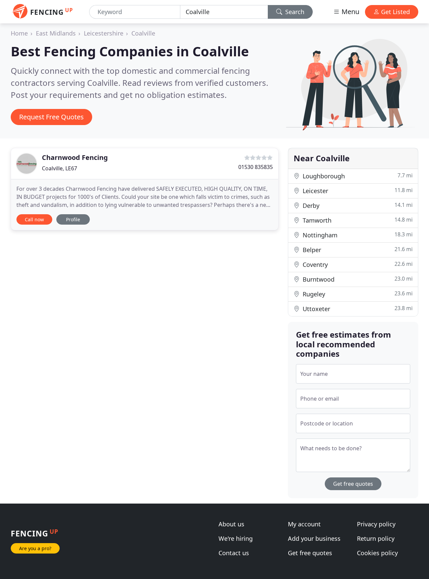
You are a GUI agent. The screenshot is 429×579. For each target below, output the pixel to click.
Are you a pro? (35, 548)
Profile (73, 219)
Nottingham (357, 235)
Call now (34, 219)
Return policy (375, 538)
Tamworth (357, 220)
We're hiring (236, 538)
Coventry (357, 264)
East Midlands (56, 33)
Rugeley (357, 294)
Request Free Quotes (51, 116)
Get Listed (394, 12)
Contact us (234, 553)
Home (19, 33)
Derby (357, 205)
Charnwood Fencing (75, 157)
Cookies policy (377, 553)
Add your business (314, 538)
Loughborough (357, 176)
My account (304, 524)
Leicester (357, 190)
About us (231, 524)
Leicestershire (103, 33)
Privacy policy (376, 524)
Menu (349, 11)
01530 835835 (255, 167)
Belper (357, 249)
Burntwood (357, 279)
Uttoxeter (357, 308)
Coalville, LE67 (59, 168)
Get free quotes (353, 483)
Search (294, 12)
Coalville (143, 33)
